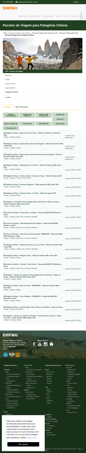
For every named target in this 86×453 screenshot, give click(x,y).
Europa (47, 423)
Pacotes (8, 107)
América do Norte (50, 419)
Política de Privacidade (69, 449)
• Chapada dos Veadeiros (34, 370)
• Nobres (28, 379)
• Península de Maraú (12, 376)
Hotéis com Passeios (48, 16)
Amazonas (8, 414)
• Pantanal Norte (31, 381)
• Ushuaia (70, 376)
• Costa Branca (10, 408)
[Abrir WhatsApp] (80, 447)
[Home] (10, 8)
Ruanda (48, 378)
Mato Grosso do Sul (30, 383)
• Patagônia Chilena (73, 396)
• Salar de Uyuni (72, 383)
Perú (67, 410)
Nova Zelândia (50, 435)
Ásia (46, 387)
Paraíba (7, 387)
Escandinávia (50, 426)
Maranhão (8, 383)
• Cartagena (70, 401)
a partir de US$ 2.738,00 (73, 217)
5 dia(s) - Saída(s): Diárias (32, 135)
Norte (6, 412)
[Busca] (81, 16)
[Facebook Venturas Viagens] (34, 344)
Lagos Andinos (10, 88)
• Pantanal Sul (30, 388)
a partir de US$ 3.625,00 (73, 290)
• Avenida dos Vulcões (74, 405)
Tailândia (48, 401)
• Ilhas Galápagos (72, 408)
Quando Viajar (74, 16)
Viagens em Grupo (35, 16)
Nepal (47, 398)
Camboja (48, 392)
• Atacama (70, 388)
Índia (47, 394)
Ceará (6, 378)
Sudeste (26, 390)
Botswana (49, 374)
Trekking (58, 16)
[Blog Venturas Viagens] (51, 344)
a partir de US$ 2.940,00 (73, 258)
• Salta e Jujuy (71, 370)
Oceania (47, 430)
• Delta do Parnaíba (12, 401)
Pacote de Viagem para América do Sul (45, 33)
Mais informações (22, 107)
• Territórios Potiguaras (13, 392)
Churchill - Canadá (51, 421)
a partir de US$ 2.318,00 (73, 196)
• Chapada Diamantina (13, 374)
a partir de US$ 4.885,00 (73, 301)
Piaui (6, 399)
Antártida (48, 414)
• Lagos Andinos (72, 394)
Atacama (8, 75)
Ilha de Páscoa (10, 84)
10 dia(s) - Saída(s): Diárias (32, 277)
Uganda (48, 383)
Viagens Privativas (23, 16)
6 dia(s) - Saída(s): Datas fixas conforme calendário (33, 236)
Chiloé (8, 79)
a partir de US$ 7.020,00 (73, 320)
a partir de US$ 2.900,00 (73, 249)
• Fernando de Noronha (13, 396)
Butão (47, 389)
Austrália (48, 432)
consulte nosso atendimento (70, 137)
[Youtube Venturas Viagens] (39, 344)
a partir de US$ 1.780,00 (73, 178)
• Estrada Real (30, 399)
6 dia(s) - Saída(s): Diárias (30, 194)
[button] (6, 53)
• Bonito (28, 385)
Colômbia (68, 399)
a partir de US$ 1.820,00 (73, 187)
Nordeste (7, 369)
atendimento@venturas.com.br (13, 351)
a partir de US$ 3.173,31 (73, 269)
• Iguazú (69, 379)
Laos (47, 396)
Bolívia (67, 381)
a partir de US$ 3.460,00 (73, 280)
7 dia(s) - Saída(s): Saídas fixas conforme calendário (33, 247)
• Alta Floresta (30, 374)
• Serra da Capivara (12, 403)
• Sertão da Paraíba (12, 390)
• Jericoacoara (10, 381)
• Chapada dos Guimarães (34, 376)
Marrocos (48, 376)
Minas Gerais (28, 392)
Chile (67, 385)
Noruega (48, 428)
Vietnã (47, 403)
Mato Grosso (28, 372)
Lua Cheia (65, 16)
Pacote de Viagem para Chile (68, 33)
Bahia (6, 372)
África (47, 369)
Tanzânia (48, 381)
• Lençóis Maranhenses (13, 385)
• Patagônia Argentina (73, 374)
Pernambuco (8, 394)
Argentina (68, 367)
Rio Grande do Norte (11, 405)
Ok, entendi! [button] (23, 444)
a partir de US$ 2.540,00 (73, 206)
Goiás (26, 367)
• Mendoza (70, 372)
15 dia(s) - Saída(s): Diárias (32, 318)
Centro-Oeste (28, 365)
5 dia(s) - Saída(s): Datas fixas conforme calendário (32, 215)
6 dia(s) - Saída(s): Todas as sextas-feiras (33, 177)
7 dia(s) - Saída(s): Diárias (32, 167)
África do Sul (49, 372)
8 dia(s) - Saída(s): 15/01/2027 (33, 308)
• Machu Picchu (71, 412)
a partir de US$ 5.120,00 (73, 310)
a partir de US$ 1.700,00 (73, 170)
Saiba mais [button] (31, 438)
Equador (68, 403)
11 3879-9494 (9, 2)
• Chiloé (69, 390)
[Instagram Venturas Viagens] (45, 344)
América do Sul (70, 365)
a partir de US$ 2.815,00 (73, 228)
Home (5, 33)
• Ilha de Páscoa (72, 392)
